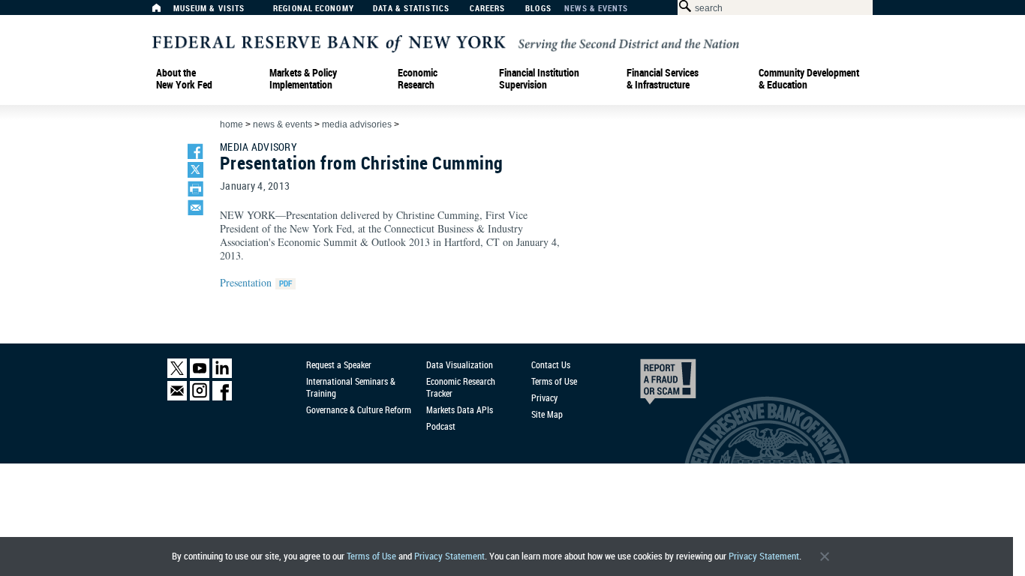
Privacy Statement (449, 556)
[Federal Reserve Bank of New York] (445, 42)
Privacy (544, 398)
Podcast (440, 426)
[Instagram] (199, 397)
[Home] (164, 12)
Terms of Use (371, 556)
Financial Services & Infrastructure (663, 79)
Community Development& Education (809, 79)
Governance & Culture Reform (358, 410)
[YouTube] (199, 374)
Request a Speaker (338, 364)
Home (231, 124)
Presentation (246, 282)
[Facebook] (222, 397)
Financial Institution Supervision (539, 79)
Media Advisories (357, 124)
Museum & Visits (209, 9)
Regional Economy (313, 9)
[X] (177, 374)
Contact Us (550, 364)
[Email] (177, 397)
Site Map (547, 414)
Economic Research (417, 79)
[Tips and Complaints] (647, 385)
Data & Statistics (411, 9)
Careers (488, 9)
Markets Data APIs (459, 410)
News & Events (596, 9)
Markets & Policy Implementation (303, 79)
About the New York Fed (184, 79)
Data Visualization (459, 364)
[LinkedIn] (222, 374)
